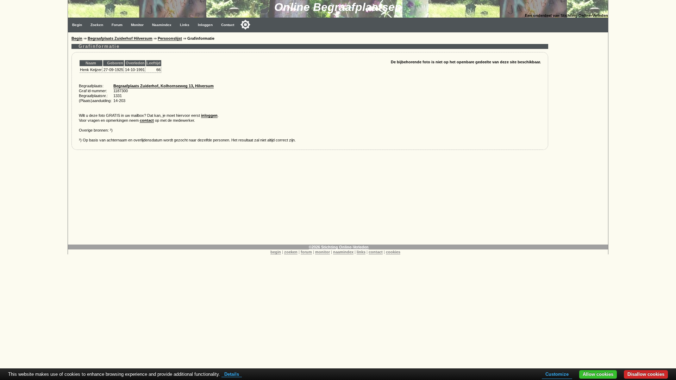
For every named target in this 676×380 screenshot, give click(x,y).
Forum (117, 25)
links (361, 252)
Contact (227, 25)
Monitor (137, 25)
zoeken (291, 252)
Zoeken (96, 25)
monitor (322, 252)
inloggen (209, 115)
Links (184, 25)
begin (275, 252)
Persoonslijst (170, 38)
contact (147, 120)
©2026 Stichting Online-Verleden (339, 247)
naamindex (343, 252)
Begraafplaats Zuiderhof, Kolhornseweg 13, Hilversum (163, 86)
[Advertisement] (580, 137)
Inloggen (205, 25)
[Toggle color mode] (245, 25)
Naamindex (161, 25)
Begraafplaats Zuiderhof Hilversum (120, 38)
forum (306, 252)
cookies (393, 252)
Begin (77, 25)
